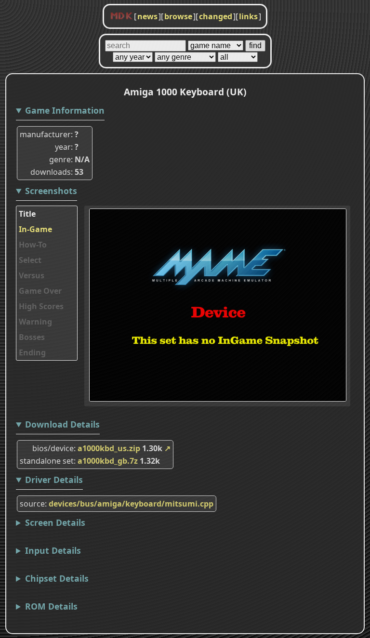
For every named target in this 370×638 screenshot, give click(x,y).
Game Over (40, 291)
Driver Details (54, 479)
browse (178, 16)
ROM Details (51, 606)
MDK (121, 16)
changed (215, 16)
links (248, 16)
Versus (31, 275)
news (147, 16)
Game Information (65, 110)
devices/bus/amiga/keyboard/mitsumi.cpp (131, 503)
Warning (35, 321)
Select (30, 260)
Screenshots (51, 190)
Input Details (53, 550)
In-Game (35, 229)
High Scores (41, 306)
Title (27, 213)
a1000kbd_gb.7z (108, 461)
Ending (32, 352)
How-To (33, 244)
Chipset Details (57, 578)
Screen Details (55, 522)
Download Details (62, 424)
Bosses (32, 337)
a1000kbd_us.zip (109, 448)
